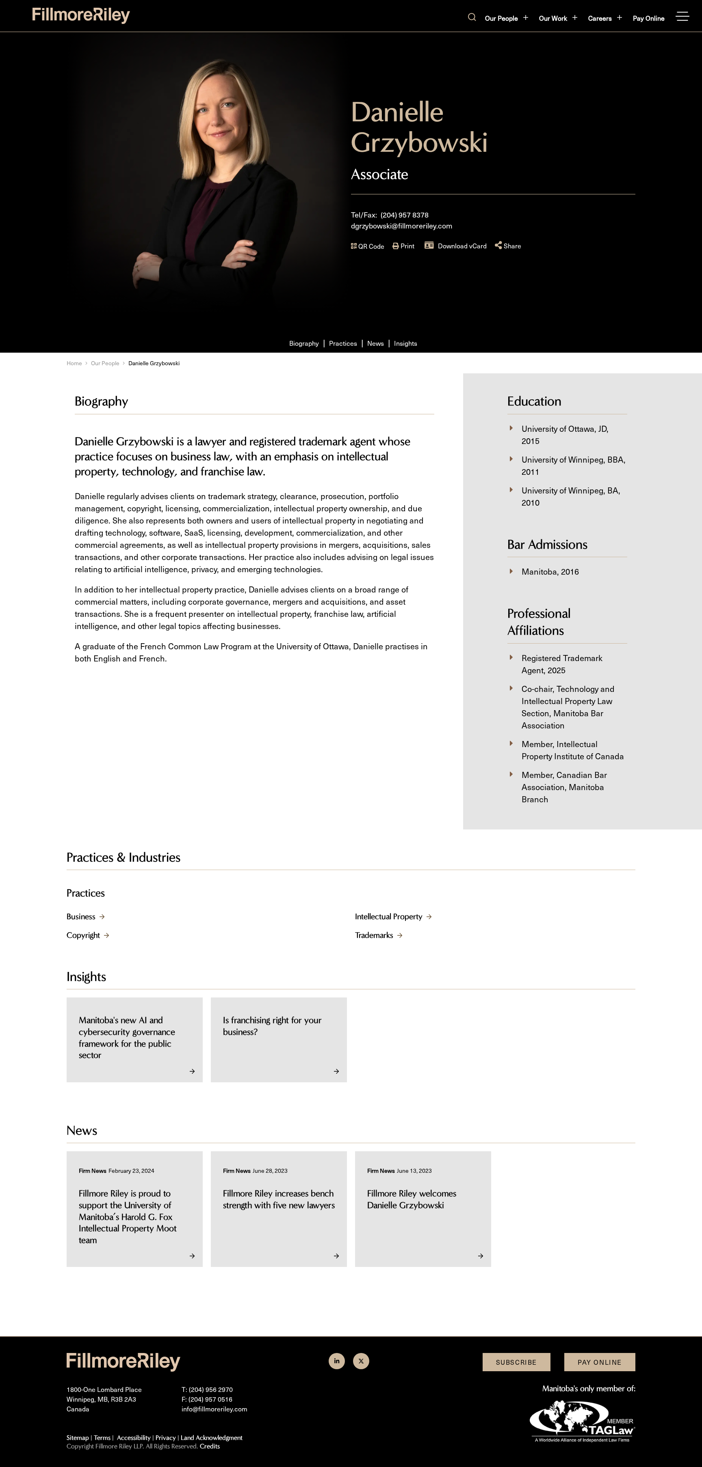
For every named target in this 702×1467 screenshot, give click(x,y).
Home (74, 363)
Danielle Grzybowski (154, 363)
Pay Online (649, 18)
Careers (600, 18)
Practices (343, 343)
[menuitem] (507, 18)
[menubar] (575, 18)
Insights (405, 343)
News (375, 343)
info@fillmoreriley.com (214, 1408)
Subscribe (516, 1362)
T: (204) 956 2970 (207, 1389)
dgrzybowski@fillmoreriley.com (402, 225)
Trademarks (374, 935)
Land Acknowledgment (212, 1437)
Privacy (166, 1437)
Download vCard (462, 245)
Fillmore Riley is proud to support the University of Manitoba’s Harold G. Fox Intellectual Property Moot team (128, 1216)
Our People (501, 18)
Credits (210, 1446)
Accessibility (134, 1437)
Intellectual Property (388, 916)
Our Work (553, 18)
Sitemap (78, 1437)
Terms (102, 1437)
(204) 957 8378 (405, 214)
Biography (304, 343)
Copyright (83, 935)
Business (81, 916)
